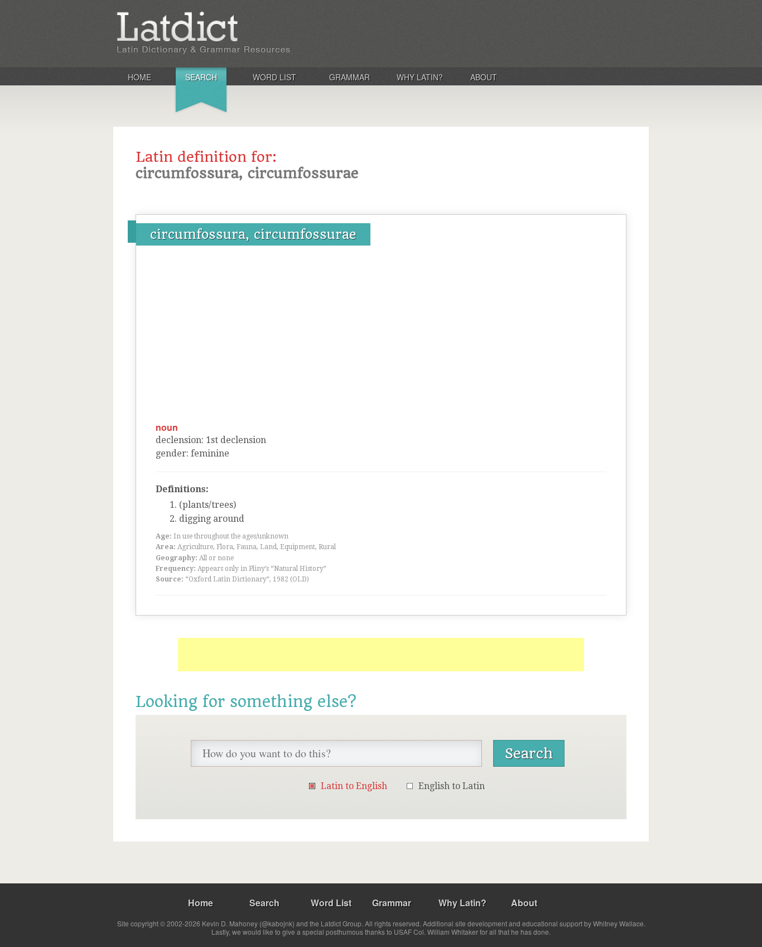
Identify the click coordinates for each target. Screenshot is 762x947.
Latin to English (354, 786)
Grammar (349, 77)
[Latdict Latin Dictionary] (260, 33)
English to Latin (451, 786)
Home (139, 77)
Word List (274, 77)
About (483, 77)
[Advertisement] (381, 337)
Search (201, 77)
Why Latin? (420, 77)
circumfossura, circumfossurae (253, 234)
